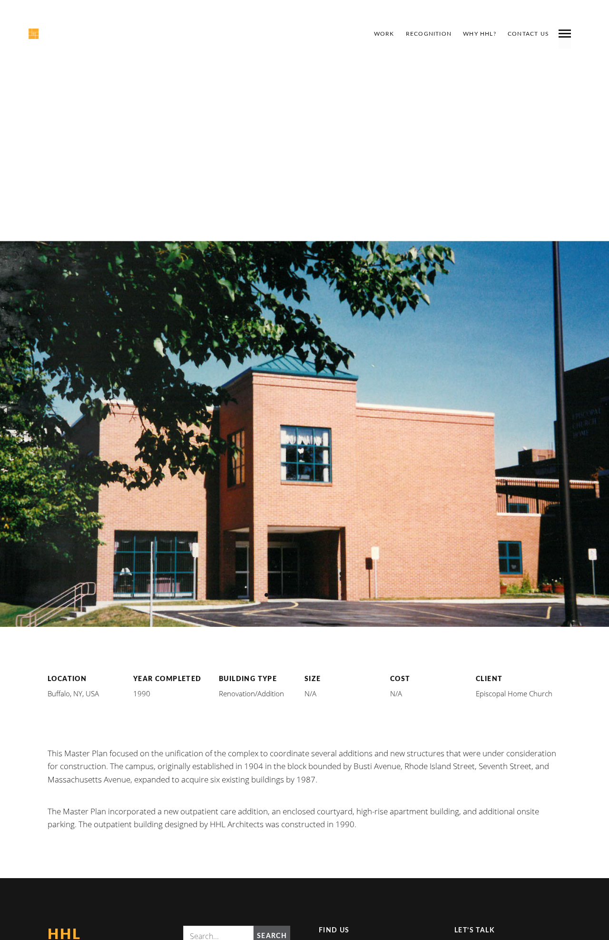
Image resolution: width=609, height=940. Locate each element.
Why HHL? (479, 34)
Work (384, 34)
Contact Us (528, 34)
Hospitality (277, 306)
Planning (338, 306)
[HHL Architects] (56, 34)
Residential (398, 306)
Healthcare (210, 306)
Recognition (429, 34)
